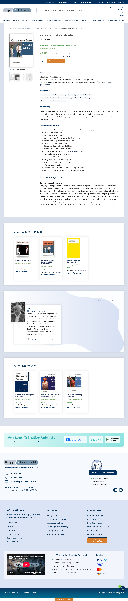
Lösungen (89, 98)
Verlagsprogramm (55, 530)
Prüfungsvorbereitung (20, 20)
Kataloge (76, 2)
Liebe (82, 98)
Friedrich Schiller (86, 95)
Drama (70, 95)
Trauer (50, 101)
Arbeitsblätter (45, 95)
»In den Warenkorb (23, 271)
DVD (75, 151)
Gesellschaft (44, 98)
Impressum (9, 592)
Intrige (76, 98)
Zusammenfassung (59, 101)
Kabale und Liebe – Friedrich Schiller (48, 28)
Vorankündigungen (71, 20)
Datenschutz (30, 592)
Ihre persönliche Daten (98, 526)
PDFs (84, 20)
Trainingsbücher (37, 20)
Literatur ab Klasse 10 (26, 28)
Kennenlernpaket (86, 2)
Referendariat (111, 2)
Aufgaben (55, 95)
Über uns (10, 530)
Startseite (12, 28)
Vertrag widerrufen (97, 540)
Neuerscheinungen (54, 20)
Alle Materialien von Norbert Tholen (44, 340)
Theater (43, 101)
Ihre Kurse (92, 519)
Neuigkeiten (50, 2)
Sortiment (6, 20)
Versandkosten (66, 56)
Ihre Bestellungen (95, 515)
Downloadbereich (14, 538)
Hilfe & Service (13, 522)
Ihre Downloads (94, 523)
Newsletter (100, 2)
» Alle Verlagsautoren (106, 300)
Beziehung (63, 95)
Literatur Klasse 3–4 (97, 20)
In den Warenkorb (56, 61)
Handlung (53, 98)
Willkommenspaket (56, 534)
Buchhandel (121, 2)
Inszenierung (68, 98)
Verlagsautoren (13, 534)
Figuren (76, 95)
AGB (13, 516)
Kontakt (10, 526)
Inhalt (60, 98)
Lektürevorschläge (55, 523)
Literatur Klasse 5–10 (116, 20)
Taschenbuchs (80, 130)
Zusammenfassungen (63, 2)
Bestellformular (95, 534)
